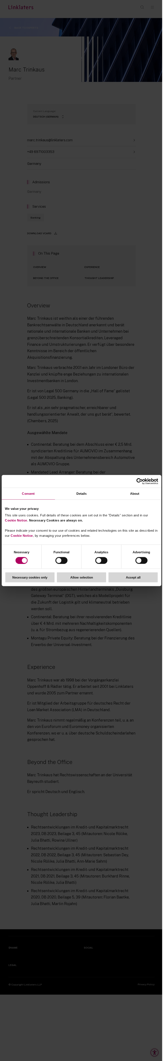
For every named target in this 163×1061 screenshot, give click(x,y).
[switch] (61, 560)
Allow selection (81, 577)
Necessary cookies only (29, 577)
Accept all (133, 577)
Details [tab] (81, 493)
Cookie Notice (16, 520)
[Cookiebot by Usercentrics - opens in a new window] (139, 481)
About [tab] (134, 493)
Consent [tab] (28, 493)
